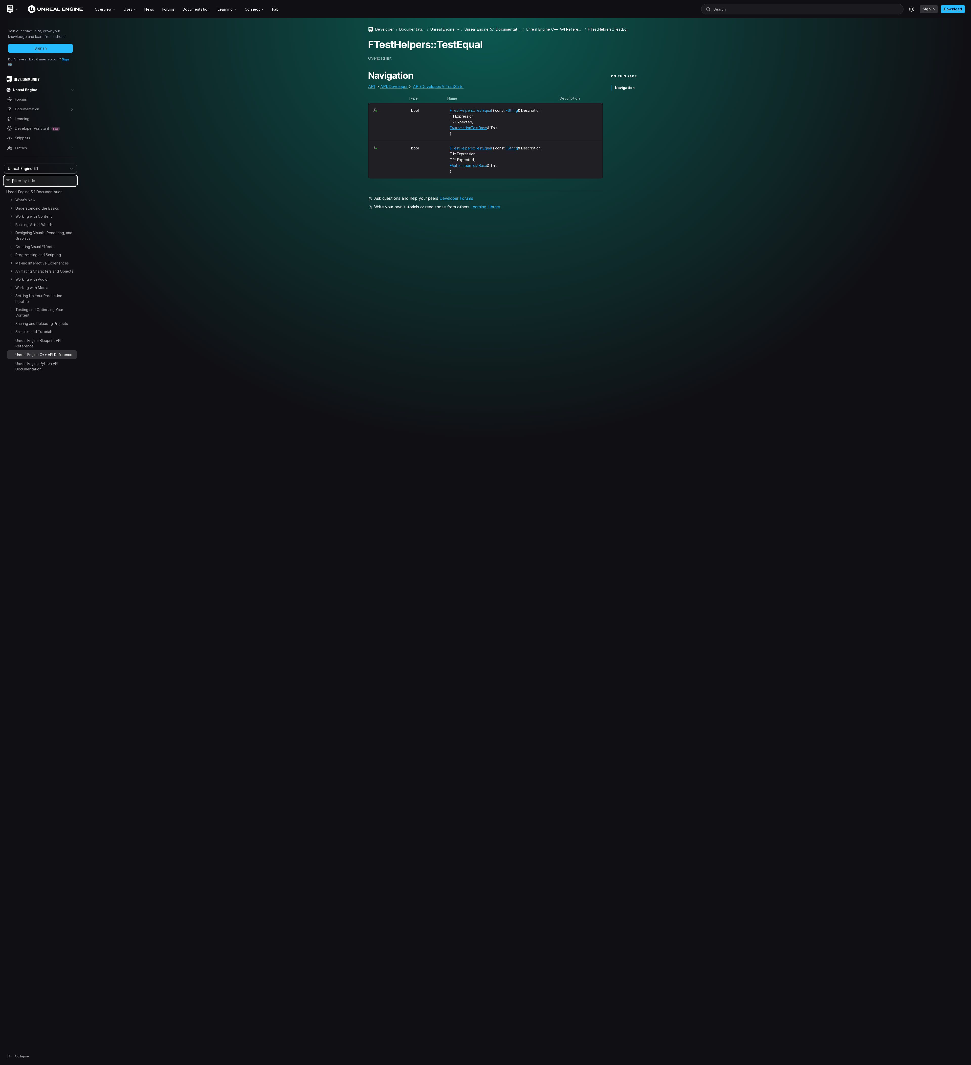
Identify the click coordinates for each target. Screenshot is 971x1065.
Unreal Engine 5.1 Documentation (34, 192)
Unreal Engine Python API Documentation (36, 366)
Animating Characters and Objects (44, 271)
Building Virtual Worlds (34, 225)
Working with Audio (31, 279)
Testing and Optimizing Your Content (39, 312)
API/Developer (394, 86)
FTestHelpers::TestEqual (471, 110)
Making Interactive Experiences (42, 263)
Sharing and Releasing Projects (41, 323)
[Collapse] (11, 354)
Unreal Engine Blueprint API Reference (38, 343)
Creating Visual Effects (34, 247)
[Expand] (11, 200)
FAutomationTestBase (468, 128)
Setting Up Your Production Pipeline (38, 298)
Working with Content (33, 216)
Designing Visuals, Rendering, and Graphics (43, 235)
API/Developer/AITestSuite (438, 86)
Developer (384, 29)
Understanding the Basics (37, 208)
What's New (25, 200)
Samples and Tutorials (34, 331)
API (371, 86)
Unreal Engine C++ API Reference (554, 29)
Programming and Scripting (38, 255)
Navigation (625, 87)
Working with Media (31, 287)
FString (512, 110)
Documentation (412, 29)
